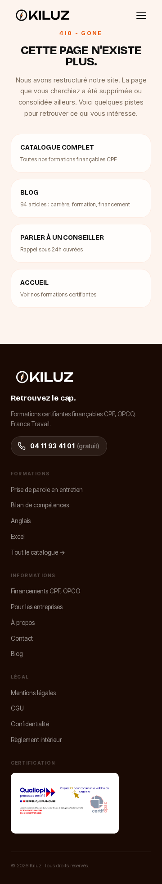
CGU (17, 708)
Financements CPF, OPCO (45, 591)
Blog (17, 653)
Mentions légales (33, 693)
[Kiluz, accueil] (43, 15)
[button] (141, 15)
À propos (23, 622)
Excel (18, 536)
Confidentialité (30, 724)
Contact (22, 638)
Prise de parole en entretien (47, 489)
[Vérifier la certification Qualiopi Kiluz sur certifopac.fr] (65, 803)
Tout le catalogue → (38, 552)
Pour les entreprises (37, 607)
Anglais (21, 520)
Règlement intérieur (36, 739)
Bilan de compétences (40, 505)
